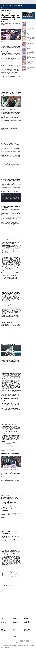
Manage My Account (27, 629)
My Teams (26, 631)
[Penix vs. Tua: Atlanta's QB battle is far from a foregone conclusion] (24, 44)
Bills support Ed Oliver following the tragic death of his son (31, 67)
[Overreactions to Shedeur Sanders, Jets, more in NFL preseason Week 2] (24, 28)
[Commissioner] (22, 640)
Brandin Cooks (10, 426)
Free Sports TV (3, 622)
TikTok (14, 630)
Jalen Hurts (16, 266)
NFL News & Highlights (8, 10)
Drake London (9, 435)
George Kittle (4, 503)
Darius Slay (13, 251)
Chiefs (10, 507)
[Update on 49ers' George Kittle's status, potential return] (24, 53)
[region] (28, 15)
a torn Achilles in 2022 (16, 561)
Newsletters (26, 630)
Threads (14, 635)
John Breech (6, 26)
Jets (6, 93)
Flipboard (14, 636)
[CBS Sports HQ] (16, 638)
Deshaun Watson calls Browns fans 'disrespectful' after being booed (31, 63)
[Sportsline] (11, 640)
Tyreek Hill (5, 499)
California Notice (27, 625)
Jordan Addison (14, 292)
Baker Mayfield (6, 266)
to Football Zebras (5, 553)
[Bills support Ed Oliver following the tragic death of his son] (24, 68)
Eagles (10, 48)
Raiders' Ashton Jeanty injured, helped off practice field (30, 47)
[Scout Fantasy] (32, 640)
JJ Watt (14, 391)
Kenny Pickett (8, 443)
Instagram (14, 631)
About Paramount (15, 622)
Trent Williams (5, 504)
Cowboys (14, 404)
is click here (3, 77)
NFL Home (2, 10)
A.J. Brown (5, 501)
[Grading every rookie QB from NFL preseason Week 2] (24, 33)
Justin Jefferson (7, 252)
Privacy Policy (26, 621)
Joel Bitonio (4, 506)
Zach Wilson (13, 125)
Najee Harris (8, 446)
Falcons (3, 435)
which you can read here (16, 395)
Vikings (6, 48)
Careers (14, 621)
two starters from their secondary (10, 249)
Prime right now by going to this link (12, 222)
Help (2, 629)
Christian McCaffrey (6, 498)
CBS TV (14, 624)
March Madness (3, 624)
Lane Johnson (5, 510)
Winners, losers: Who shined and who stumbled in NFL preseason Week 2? (31, 38)
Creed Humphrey (5, 507)
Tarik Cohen (13, 557)
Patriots (4, 260)
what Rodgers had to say (8, 364)
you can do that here (12, 275)
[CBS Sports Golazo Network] (25, 638)
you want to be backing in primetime (13, 246)
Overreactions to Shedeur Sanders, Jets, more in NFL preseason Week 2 (31, 27)
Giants (10, 428)
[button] (2, 5)
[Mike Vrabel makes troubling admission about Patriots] (24, 58)
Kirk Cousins (14, 245)
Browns (8, 506)
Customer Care (3, 630)
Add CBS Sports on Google (16, 26)
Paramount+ (15, 623)
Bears (10, 558)
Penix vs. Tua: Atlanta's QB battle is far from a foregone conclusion (30, 42)
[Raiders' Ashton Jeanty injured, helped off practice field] (24, 48)
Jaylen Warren (14, 446)
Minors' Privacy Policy (27, 622)
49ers (14, 442)
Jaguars (3, 545)
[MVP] (27, 640)
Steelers (3, 441)
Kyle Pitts (16, 435)
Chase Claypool (5, 573)
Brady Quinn (11, 92)
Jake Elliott (11, 302)
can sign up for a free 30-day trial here (13, 64)
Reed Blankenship (13, 250)
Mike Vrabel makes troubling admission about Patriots (31, 57)
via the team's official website (9, 385)
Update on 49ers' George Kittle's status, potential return (31, 52)
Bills (5, 362)
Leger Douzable (9, 116)
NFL (7, 111)
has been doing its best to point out (11, 570)
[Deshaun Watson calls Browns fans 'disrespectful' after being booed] (24, 63)
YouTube (14, 629)
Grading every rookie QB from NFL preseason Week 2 (31, 32)
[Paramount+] (17, 640)
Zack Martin (5, 508)
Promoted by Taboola (17, 590)
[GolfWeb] (18, 642)
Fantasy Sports (3, 621)
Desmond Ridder (16, 438)
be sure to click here (10, 450)
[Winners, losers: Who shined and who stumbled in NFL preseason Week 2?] (24, 38)
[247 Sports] (5, 640)
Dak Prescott (4, 405)
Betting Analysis (3, 623)
